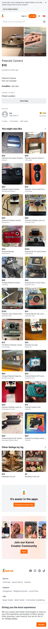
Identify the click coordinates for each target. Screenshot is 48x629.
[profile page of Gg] (5, 114)
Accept (41, 624)
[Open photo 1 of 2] (13, 41)
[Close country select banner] (45, 2)
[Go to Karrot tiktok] (44, 570)
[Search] (44, 21)
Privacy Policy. (11, 618)
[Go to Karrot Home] (8, 571)
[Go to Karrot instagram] (35, 570)
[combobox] (22, 22)
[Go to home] (3, 16)
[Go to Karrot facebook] (30, 570)
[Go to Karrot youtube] (39, 570)
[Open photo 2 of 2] (35, 41)
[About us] (39, 16)
